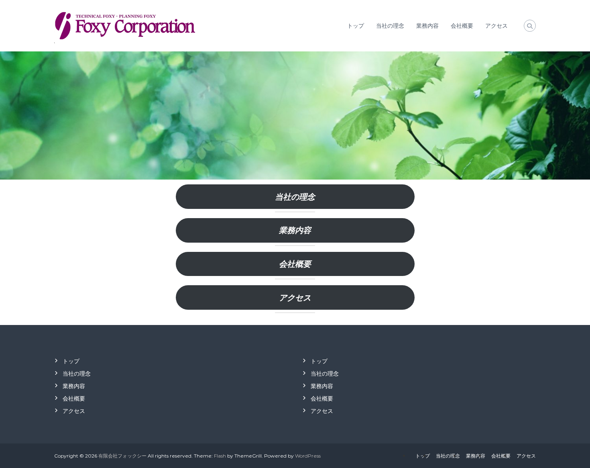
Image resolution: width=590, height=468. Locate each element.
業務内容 (427, 25)
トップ (355, 25)
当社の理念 (390, 25)
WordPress (308, 456)
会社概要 (462, 25)
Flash (220, 456)
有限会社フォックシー (122, 456)
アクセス (496, 25)
